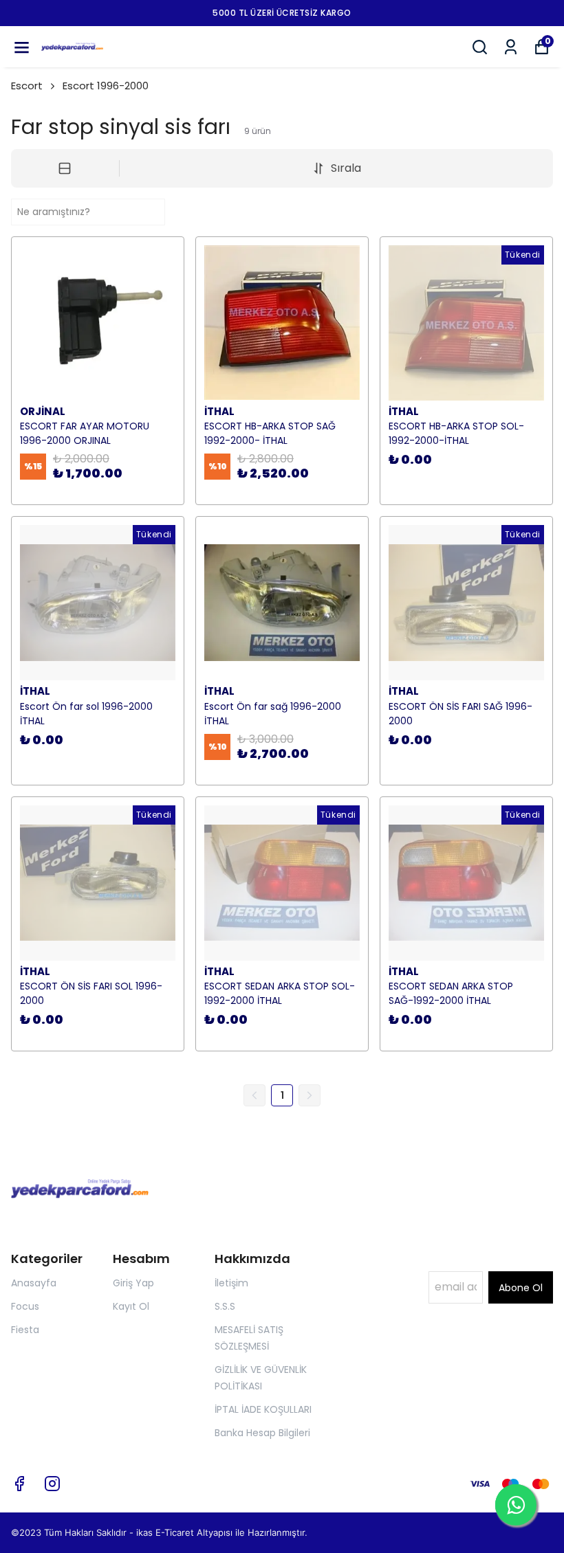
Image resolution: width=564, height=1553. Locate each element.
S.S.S (225, 1306)
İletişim (231, 1283)
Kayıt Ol (131, 1306)
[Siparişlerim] (510, 47)
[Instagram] (52, 1483)
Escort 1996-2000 (106, 85)
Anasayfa (33, 1283)
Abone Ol (521, 1288)
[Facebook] (19, 1483)
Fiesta (25, 1330)
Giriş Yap (133, 1283)
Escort (27, 85)
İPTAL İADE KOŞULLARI (263, 1409)
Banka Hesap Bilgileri (262, 1433)
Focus (25, 1306)
